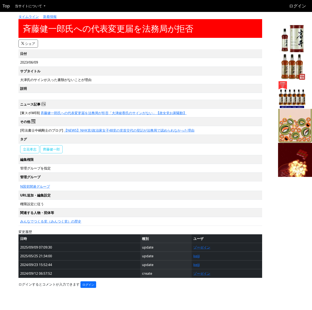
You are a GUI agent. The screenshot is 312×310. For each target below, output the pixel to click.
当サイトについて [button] (29, 6)
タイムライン (28, 16)
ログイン (297, 6)
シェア (29, 43)
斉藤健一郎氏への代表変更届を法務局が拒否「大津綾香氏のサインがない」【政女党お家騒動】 (114, 113)
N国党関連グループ (35, 186)
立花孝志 (30, 149)
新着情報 (50, 16)
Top (6, 6)
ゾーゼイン (201, 247)
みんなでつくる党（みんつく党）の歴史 (50, 221)
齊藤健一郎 (51, 149)
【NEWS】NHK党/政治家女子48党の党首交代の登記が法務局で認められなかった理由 (129, 130)
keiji (196, 256)
